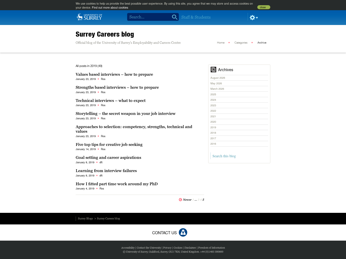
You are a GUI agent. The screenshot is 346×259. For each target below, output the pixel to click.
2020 (213, 122)
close (263, 7)
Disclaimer (190, 247)
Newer (187, 199)
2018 (213, 132)
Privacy (167, 247)
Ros (103, 79)
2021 (213, 116)
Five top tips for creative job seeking (109, 144)
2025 (213, 94)
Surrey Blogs (85, 218)
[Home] (89, 16)
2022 (213, 111)
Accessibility (128, 247)
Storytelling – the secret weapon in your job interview (126, 113)
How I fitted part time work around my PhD (117, 184)
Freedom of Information (211, 247)
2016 (213, 143)
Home (220, 42)
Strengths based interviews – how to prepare (117, 87)
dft (101, 162)
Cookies (178, 247)
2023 (213, 105)
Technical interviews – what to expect (111, 100)
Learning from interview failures (106, 170)
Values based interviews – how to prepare (114, 74)
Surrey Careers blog (105, 34)
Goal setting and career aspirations (108, 157)
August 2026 (217, 78)
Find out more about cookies (110, 7)
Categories (240, 42)
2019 (213, 127)
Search (173, 17)
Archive (261, 42)
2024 (213, 100)
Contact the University (149, 247)
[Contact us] (183, 232)
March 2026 (217, 89)
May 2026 (216, 83)
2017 (213, 138)
